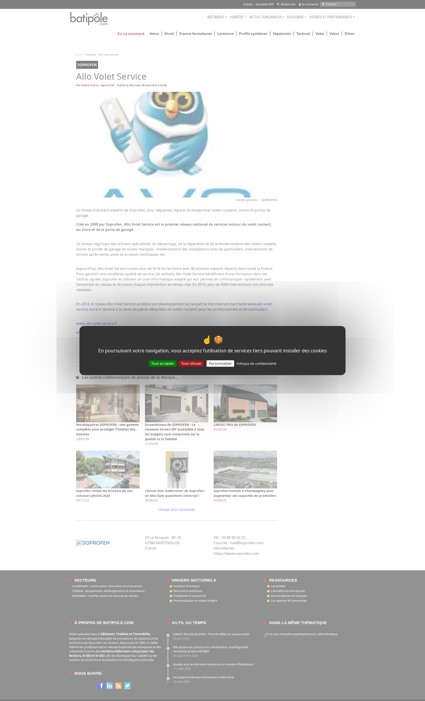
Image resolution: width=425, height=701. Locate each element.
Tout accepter (162, 363)
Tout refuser (191, 363)
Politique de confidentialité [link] (256, 363)
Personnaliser (220, 363)
